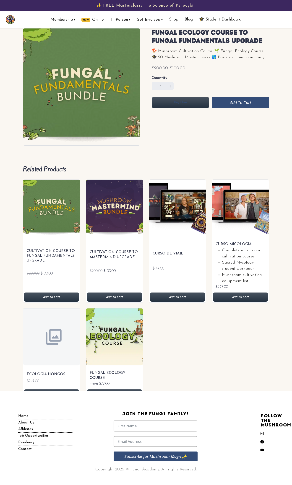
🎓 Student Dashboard (220, 20)
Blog (189, 20)
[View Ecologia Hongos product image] (51, 338)
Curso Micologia (234, 244)
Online (93, 20)
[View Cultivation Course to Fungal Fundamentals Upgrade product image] (51, 209)
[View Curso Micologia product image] (240, 209)
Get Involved (150, 20)
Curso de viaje (168, 253)
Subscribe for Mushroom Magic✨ (156, 456)
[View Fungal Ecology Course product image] (114, 338)
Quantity (159, 78)
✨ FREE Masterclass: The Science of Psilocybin (146, 6)
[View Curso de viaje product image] (177, 209)
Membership (62, 20)
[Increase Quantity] (170, 86)
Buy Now (180, 102)
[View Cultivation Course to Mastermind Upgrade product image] (114, 209)
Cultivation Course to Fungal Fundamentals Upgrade (51, 255)
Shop (173, 20)
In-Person (120, 20)
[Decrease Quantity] (155, 86)
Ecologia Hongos (46, 374)
